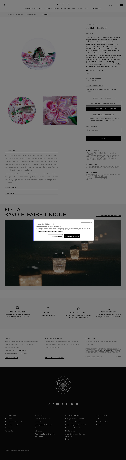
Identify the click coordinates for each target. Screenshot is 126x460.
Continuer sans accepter (86, 222)
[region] (64, 230)
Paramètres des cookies (55, 236)
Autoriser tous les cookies (72, 236)
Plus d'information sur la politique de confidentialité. (50, 231)
